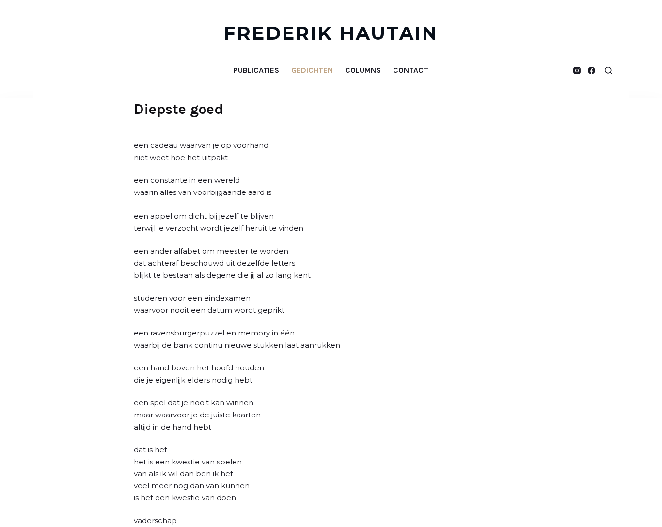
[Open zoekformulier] (608, 70)
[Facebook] (591, 70)
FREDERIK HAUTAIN (331, 33)
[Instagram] (577, 70)
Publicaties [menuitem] (256, 70)
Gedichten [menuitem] (312, 70)
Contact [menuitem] (410, 70)
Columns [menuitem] (363, 70)
